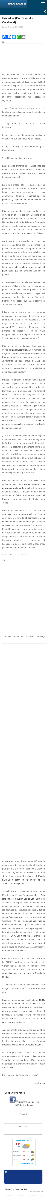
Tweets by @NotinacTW (16, 1189)
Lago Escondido (19, 350)
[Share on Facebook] (18, 1118)
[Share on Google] (23, 1118)
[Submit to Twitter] (24, 1105)
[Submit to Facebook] (12, 1102)
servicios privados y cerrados (28, 424)
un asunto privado (33, 1045)
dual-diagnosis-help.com (36, 1191)
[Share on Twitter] (28, 1118)
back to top (40, 1083)
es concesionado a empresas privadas (23, 420)
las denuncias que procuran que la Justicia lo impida (23, 973)
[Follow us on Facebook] (21, 1131)
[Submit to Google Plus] (27, 1102)
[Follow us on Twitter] (26, 1131)
